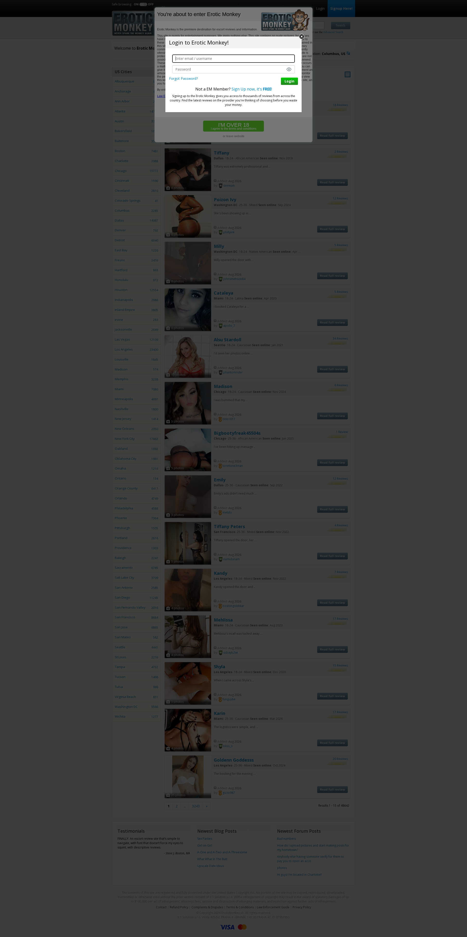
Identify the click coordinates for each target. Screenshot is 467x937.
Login (289, 81)
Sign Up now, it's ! (252, 89)
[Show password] (289, 69)
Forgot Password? (183, 78)
